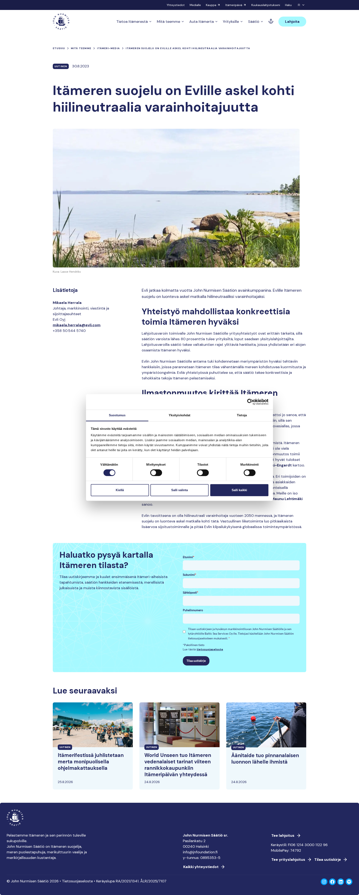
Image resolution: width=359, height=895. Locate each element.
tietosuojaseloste (210, 649)
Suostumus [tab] (117, 415)
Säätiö (253, 21)
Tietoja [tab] (242, 415)
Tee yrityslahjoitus (288, 859)
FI (299, 5)
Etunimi (188, 557)
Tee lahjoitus (282, 835)
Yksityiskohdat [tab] (179, 415)
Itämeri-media (108, 48)
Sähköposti (190, 592)
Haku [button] (288, 5)
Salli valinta (179, 490)
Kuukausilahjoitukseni (265, 5)
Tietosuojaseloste (77, 881)
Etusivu (59, 48)
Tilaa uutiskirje (196, 660)
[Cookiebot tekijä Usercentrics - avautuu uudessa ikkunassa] (250, 402)
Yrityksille (231, 21)
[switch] (156, 474)
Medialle (195, 5)
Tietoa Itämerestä (132, 21)
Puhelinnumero (193, 610)
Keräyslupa (105, 881)
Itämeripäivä (233, 5)
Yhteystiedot (176, 5)
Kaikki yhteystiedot (201, 866)
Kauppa (211, 5)
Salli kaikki (239, 490)
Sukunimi (189, 574)
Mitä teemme (168, 21)
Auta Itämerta (201, 21)
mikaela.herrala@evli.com (77, 325)
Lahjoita (292, 21)
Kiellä (120, 490)
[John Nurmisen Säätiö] (61, 21)
